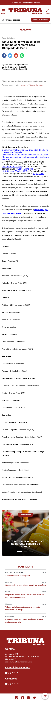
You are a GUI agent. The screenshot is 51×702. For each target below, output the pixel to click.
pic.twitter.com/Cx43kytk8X (14, 171)
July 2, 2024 (38, 173)
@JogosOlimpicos (24, 169)
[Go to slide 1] (19, 551)
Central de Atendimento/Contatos (26, 3)
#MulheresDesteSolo (12, 166)
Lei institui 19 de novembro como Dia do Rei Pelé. (25, 155)
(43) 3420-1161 (13, 673)
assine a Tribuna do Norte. (32, 85)
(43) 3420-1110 (13, 684)
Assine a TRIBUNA (40, 20)
